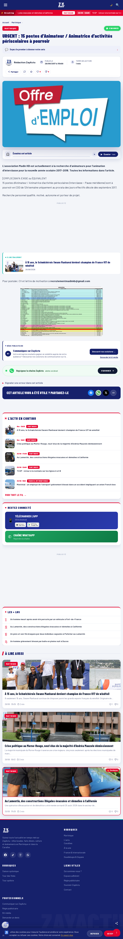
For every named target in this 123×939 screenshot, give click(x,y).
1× (94, 154)
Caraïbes (68, 843)
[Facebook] (91, 393)
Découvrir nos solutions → (104, 351)
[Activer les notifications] (5, 925)
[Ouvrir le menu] (5, 5)
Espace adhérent (71, 876)
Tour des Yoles (8, 876)
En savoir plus (67, 935)
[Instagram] (20, 855)
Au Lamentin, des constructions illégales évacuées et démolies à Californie (51, 801)
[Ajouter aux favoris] (31, 71)
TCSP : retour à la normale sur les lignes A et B (78, 13)
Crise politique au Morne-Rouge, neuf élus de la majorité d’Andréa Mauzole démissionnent (59, 746)
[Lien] (113, 393)
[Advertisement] (61, 227)
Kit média (6, 913)
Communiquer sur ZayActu (14, 904)
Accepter (112, 933)
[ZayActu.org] (61, 5)
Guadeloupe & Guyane (74, 857)
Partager (14, 72)
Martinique (16, 22)
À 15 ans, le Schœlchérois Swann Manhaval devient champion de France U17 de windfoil (57, 694)
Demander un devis (10, 917)
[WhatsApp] (98, 393)
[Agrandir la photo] (61, 114)
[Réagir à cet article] (24, 71)
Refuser (94, 933)
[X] (106, 393)
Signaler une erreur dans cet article (22, 382)
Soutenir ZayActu (72, 885)
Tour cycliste (8, 880)
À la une (67, 848)
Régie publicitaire (72, 880)
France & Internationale (74, 852)
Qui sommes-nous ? (73, 871)
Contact (68, 889)
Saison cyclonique (10, 871)
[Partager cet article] (116, 923)
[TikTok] (13, 855)
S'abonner (114, 28)
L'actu (67, 840)
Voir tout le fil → (16, 495)
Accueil (5, 22)
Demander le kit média (109, 357)
